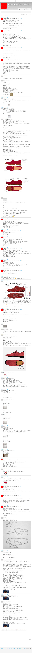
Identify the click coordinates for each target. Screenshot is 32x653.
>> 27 (15, 277)
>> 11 (20, 270)
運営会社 (25, 648)
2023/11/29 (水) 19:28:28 (16, 30)
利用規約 (2, 648)
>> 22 (20, 260)
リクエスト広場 (21, 648)
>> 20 (20, 309)
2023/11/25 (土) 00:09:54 (6, 80)
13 (20, 629)
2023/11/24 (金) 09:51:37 (16, 260)
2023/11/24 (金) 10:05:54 (16, 230)
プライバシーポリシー (7, 648)
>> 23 (20, 248)
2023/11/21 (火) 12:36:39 (8, 378)
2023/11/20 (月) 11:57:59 (7, 414)
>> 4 (15, 595)
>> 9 (20, 486)
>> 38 (20, 18)
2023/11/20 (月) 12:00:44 (7, 399)
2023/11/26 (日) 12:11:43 (16, 59)
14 (22, 629)
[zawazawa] (4, 1)
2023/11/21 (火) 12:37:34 (8, 372)
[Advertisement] (8, 640)
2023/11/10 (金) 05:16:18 (8, 559)
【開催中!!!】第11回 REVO (4, 17)
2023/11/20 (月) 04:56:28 (7, 450)
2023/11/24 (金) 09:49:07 (16, 270)
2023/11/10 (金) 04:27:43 (8, 601)
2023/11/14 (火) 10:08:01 (16, 506)
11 (17, 629)
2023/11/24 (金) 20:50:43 (7, 119)
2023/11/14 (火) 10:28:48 (16, 486)
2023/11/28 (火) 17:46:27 (16, 47)
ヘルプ (11, 648)
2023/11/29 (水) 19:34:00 (16, 18)
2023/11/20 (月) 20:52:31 (7, 390)
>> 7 (20, 495)
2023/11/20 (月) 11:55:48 (7, 426)
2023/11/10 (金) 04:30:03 (8, 595)
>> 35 (20, 47)
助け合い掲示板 (16, 648)
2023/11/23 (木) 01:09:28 (7, 277)
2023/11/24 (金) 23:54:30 (7, 98)
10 (15, 629)
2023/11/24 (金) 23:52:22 (7, 108)
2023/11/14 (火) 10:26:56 (16, 495)
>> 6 (20, 506)
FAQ (13, 648)
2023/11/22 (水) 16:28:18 (16, 309)
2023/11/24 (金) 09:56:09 (16, 248)
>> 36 (20, 30)
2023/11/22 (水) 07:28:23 (6, 329)
